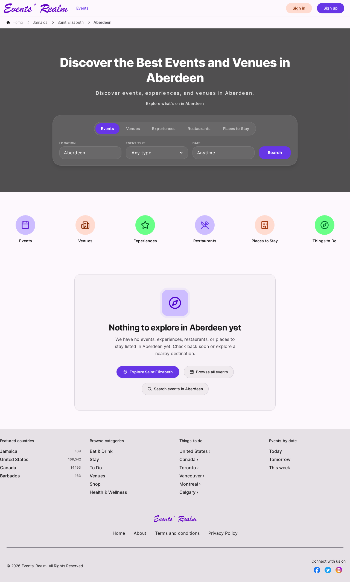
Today (275, 451)
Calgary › (188, 492)
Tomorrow (279, 459)
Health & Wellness (108, 492)
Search (275, 152)
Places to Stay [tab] (236, 128)
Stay (94, 459)
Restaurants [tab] (199, 128)
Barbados (10, 475)
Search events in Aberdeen (178, 388)
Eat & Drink (101, 451)
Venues (97, 475)
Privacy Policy (223, 533)
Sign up (330, 8)
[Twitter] (328, 570)
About (140, 533)
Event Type (135, 143)
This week (279, 467)
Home (119, 533)
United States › (195, 451)
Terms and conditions (177, 533)
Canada (8, 467)
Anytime (206, 152)
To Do (96, 467)
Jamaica (8, 451)
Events (82, 8)
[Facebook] (317, 570)
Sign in (299, 8)
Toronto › (189, 467)
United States (14, 459)
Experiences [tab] (164, 128)
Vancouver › (192, 475)
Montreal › (190, 484)
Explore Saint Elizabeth (151, 372)
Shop (95, 484)
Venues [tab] (133, 128)
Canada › (188, 459)
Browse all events (212, 372)
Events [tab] (107, 128)
